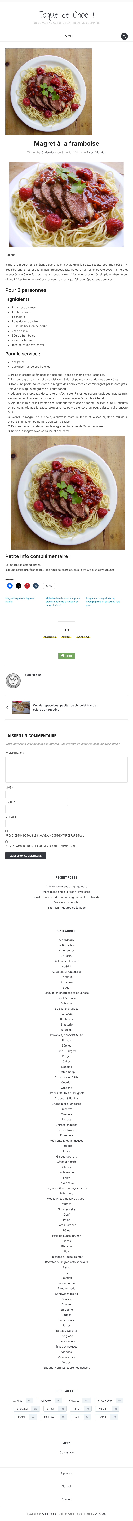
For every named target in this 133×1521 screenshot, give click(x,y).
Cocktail (66, 1066)
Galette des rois (66, 1156)
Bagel (66, 987)
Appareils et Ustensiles (66, 971)
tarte (81, 1417)
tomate (107, 1417)
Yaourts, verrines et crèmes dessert (66, 1367)
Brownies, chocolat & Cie (66, 1035)
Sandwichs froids (66, 1293)
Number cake (66, 1209)
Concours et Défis (66, 1077)
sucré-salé (83, 636)
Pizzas (66, 1241)
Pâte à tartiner (66, 1225)
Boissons (66, 1003)
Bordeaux (49, 1400)
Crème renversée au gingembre (66, 886)
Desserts (66, 1109)
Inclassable (66, 1172)
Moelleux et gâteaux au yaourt (66, 1198)
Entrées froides (66, 1130)
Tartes (66, 1325)
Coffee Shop (66, 1072)
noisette (108, 1408)
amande (21, 1400)
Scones (66, 1304)
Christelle (47, 152)
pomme (26, 1417)
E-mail (10, 802)
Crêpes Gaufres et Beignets (66, 1093)
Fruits (66, 1151)
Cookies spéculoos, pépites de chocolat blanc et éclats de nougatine (65, 707)
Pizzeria (66, 1246)
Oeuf (66, 1214)
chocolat (27, 1408)
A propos (66, 1473)
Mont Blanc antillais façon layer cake (66, 891)
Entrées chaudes (66, 1124)
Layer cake (66, 1183)
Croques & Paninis (66, 1098)
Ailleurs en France (66, 961)
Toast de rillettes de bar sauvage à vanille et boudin (66, 897)
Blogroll (66, 1486)
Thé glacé (66, 1336)
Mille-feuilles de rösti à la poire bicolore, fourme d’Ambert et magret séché (63, 601)
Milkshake (66, 1193)
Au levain (67, 982)
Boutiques (66, 1019)
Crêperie (66, 1088)
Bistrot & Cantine (66, 998)
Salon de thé (66, 1283)
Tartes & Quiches (66, 1330)
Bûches (66, 1045)
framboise (50, 636)
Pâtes (90, 152)
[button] (66, 36)
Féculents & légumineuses (66, 1140)
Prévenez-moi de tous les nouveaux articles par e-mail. (41, 846)
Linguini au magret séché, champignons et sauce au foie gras (103, 601)
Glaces (66, 1167)
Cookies (66, 1082)
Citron (55, 1408)
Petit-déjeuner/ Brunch (66, 1235)
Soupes (66, 1314)
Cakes (67, 1061)
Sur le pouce (66, 1320)
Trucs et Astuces (66, 1346)
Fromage (66, 1146)
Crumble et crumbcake (66, 1103)
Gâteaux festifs (66, 1161)
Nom (9, 787)
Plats (66, 1251)
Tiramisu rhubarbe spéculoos (67, 907)
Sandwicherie (66, 1288)
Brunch (66, 1040)
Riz (67, 1272)
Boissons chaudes (66, 1008)
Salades (66, 1278)
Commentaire (14, 753)
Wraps (66, 1362)
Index (66, 1177)
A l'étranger (66, 950)
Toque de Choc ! (66, 14)
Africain (66, 956)
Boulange (66, 1014)
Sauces (66, 1299)
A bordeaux (66, 940)
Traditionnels (66, 1341)
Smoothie (66, 1309)
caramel (78, 1400)
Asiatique (67, 977)
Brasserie (67, 1024)
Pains (66, 1220)
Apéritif (66, 966)
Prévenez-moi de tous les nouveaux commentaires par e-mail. (45, 835)
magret (66, 636)
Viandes (100, 152)
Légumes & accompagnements (67, 1188)
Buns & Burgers (66, 1051)
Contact (66, 1499)
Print (69, 655)
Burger (66, 1056)
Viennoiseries (66, 1357)
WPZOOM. (100, 1514)
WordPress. (49, 1514)
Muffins (66, 1204)
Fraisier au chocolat (66, 902)
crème (81, 1408)
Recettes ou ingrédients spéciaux (66, 1262)
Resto (66, 1267)
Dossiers (66, 1114)
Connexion (67, 1452)
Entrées (66, 1119)
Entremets (66, 1135)
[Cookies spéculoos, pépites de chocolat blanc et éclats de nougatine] (21, 707)
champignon (109, 1400)
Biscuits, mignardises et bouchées (67, 992)
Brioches (66, 1029)
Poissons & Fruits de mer (66, 1256)
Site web (10, 816)
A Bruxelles (66, 945)
